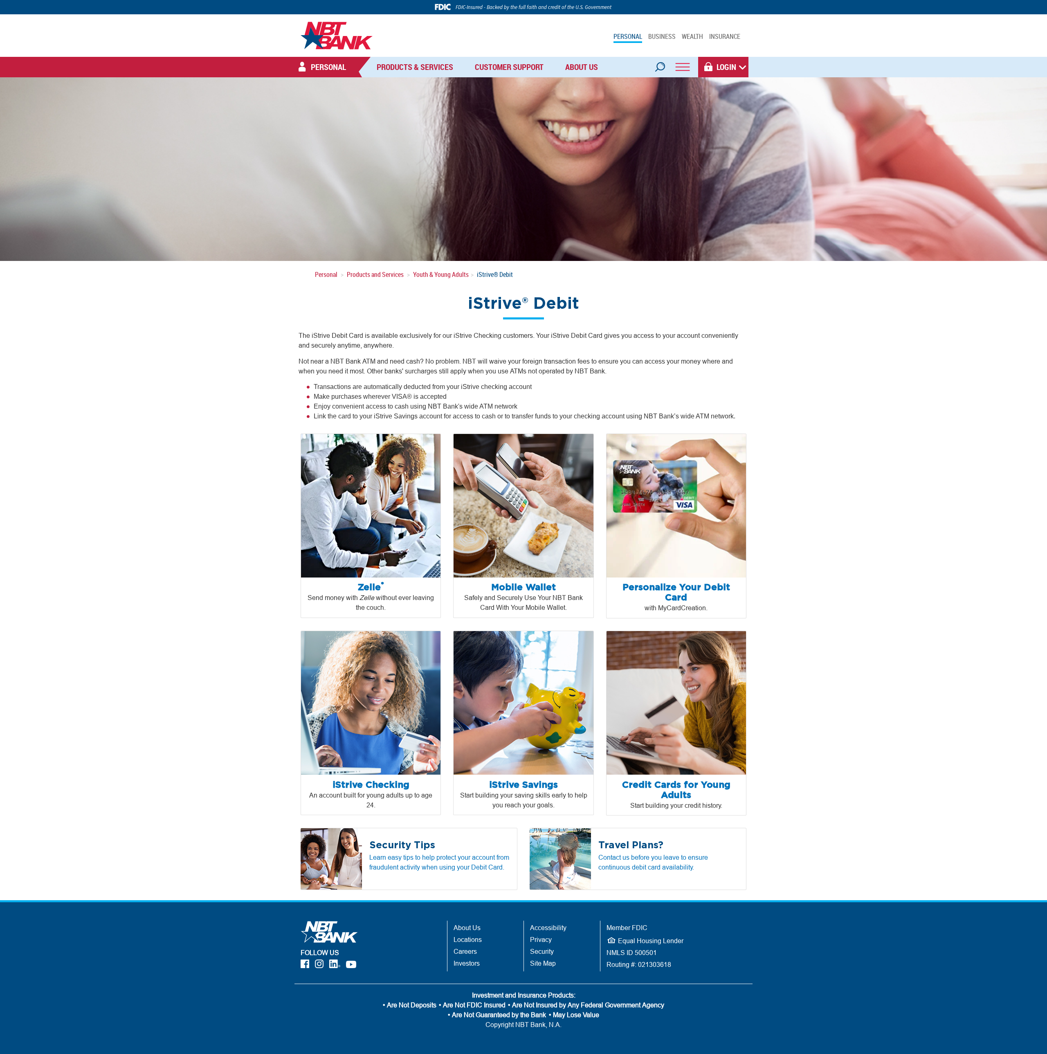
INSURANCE (724, 36)
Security (542, 951)
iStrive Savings (523, 784)
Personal (326, 274)
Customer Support (509, 66)
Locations (468, 939)
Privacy (541, 939)
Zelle (371, 587)
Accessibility (548, 927)
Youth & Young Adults (441, 274)
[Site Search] (659, 64)
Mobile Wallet (523, 587)
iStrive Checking (371, 784)
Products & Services (415, 66)
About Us (581, 66)
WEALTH (692, 36)
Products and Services (375, 274)
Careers (465, 951)
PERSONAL (627, 36)
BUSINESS (662, 36)
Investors (467, 963)
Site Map (543, 963)
